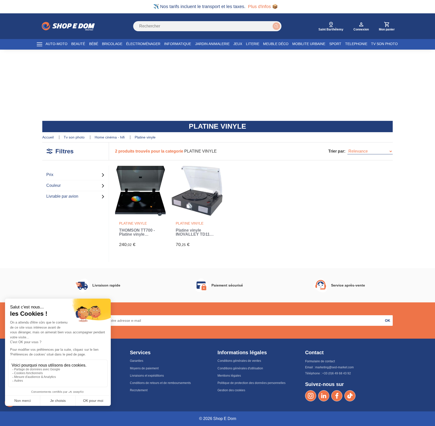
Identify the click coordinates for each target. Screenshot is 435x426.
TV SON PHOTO (384, 44)
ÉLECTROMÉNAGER (143, 44)
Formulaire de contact (320, 361)
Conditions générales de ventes (239, 361)
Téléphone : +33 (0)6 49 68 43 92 (328, 373)
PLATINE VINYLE (145, 137)
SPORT (335, 44)
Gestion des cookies (231, 390)
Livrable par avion (62, 196)
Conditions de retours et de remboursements (160, 383)
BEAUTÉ (78, 44)
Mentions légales (229, 375)
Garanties (136, 361)
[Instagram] (310, 395)
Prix (49, 174)
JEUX (237, 44)
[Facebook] (336, 395)
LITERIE (252, 44)
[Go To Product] (140, 190)
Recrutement (139, 390)
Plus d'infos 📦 (263, 6)
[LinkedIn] (323, 395)
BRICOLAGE (112, 44)
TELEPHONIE (356, 44)
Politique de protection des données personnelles (251, 383)
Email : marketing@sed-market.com (329, 367)
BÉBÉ (93, 44)
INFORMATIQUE (177, 44)
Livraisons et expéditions (147, 375)
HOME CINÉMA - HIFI (110, 137)
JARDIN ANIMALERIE (212, 44)
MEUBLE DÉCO (275, 44)
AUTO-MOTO (56, 44)
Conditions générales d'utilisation (240, 368)
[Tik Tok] (349, 395)
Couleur (53, 185)
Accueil (48, 137)
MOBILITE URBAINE (308, 44)
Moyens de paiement (144, 368)
